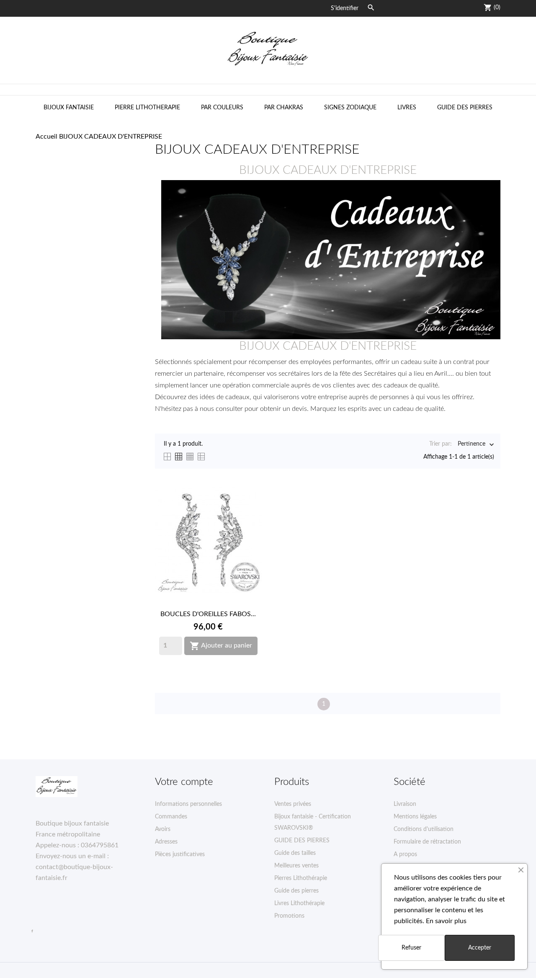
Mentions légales (415, 817)
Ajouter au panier (221, 646)
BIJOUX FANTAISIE (69, 108)
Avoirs (162, 829)
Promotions (289, 916)
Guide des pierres (296, 891)
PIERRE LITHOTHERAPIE (147, 108)
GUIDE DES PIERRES (464, 108)
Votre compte (184, 782)
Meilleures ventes (296, 866)
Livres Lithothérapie (299, 903)
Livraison (405, 804)
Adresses (166, 842)
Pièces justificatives (180, 854)
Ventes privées (292, 804)
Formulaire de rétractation (427, 842)
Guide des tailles (295, 853)
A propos (405, 854)
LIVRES (406, 108)
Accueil (46, 136)
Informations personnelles (188, 804)
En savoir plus (446, 921)
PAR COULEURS (222, 108)
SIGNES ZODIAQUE (350, 108)
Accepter (479, 948)
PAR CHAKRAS (283, 108)
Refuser (411, 948)
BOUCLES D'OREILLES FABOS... (208, 614)
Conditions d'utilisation (424, 829)
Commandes (171, 817)
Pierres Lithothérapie (300, 878)
